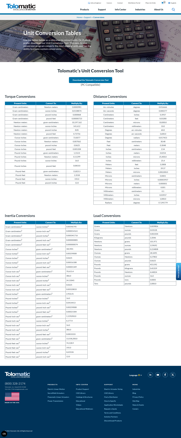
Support (102, 9)
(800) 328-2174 (15, 383)
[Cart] (162, 3)
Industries (140, 9)
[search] (173, 10)
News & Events (138, 405)
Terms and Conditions (112, 413)
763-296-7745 (9, 389)
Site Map (135, 401)
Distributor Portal (134, 3)
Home (79, 17)
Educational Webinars (84, 409)
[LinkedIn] (150, 375)
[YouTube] (157, 375)
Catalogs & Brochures (84, 397)
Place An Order (151, 3)
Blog (134, 393)
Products (84, 9)
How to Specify (110, 401)
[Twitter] (172, 375)
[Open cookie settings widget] (4, 434)
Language (133, 375)
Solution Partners (111, 417)
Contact (120, 3)
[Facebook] (165, 375)
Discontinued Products (113, 421)
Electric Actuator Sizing (113, 389)
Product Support (82, 389)
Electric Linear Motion (56, 389)
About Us (158, 9)
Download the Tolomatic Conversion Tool (90, 80)
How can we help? (178, 271)
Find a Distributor (111, 397)
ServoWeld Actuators (56, 393)
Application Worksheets (113, 405)
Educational (80, 401)
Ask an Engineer (95, 3)
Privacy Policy (137, 397)
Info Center (120, 9)
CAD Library (80, 393)
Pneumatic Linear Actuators (58, 397)
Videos (78, 405)
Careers (109, 3)
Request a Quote (110, 409)
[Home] (21, 9)
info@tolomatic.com (21, 389)
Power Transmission (55, 401)
